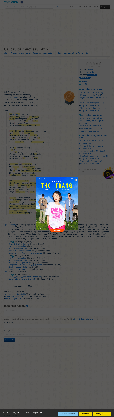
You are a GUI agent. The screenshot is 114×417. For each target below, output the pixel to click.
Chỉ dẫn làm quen (68, 413)
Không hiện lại (102, 413)
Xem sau (85, 413)
